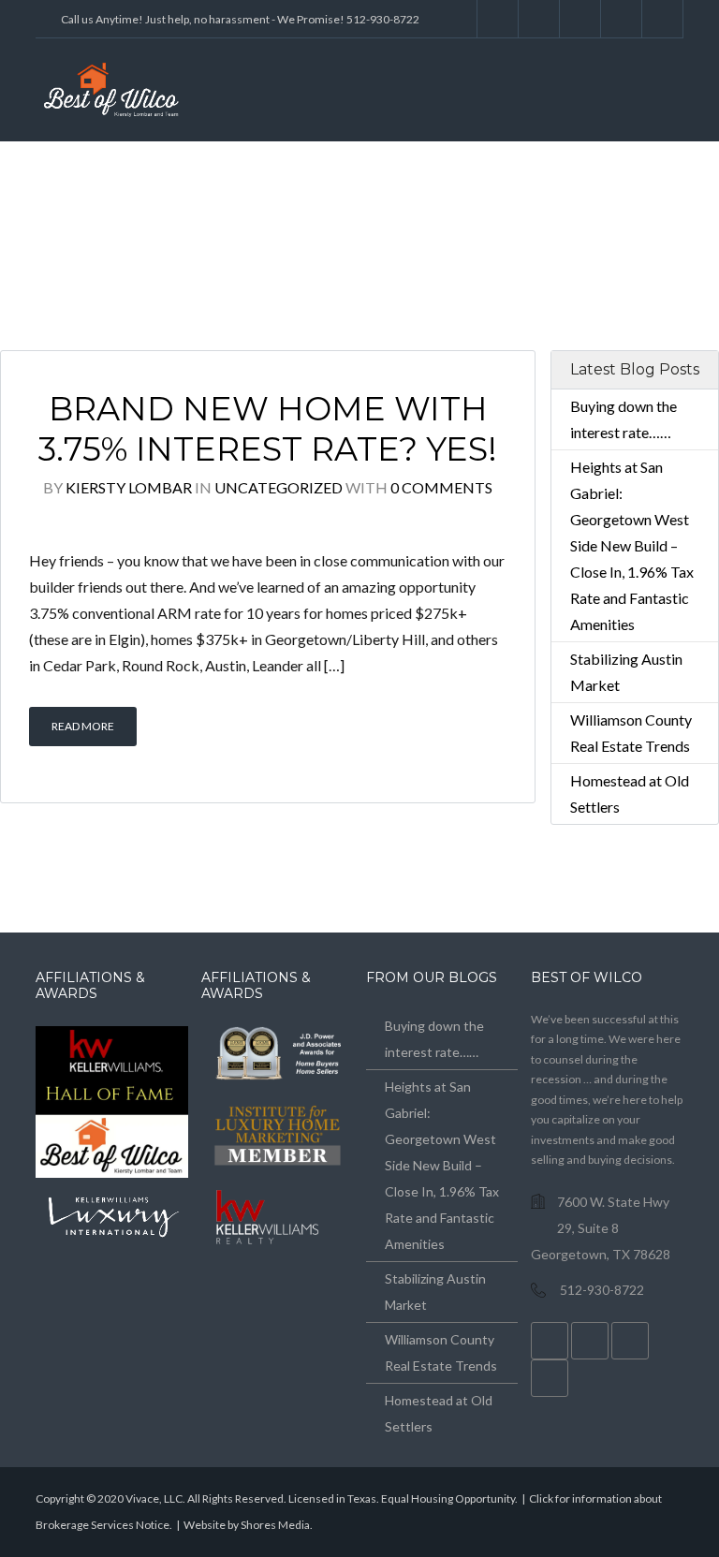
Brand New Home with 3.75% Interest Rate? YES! (267, 429)
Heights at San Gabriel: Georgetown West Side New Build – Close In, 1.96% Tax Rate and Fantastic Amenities (632, 545)
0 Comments (441, 487)
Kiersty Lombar (129, 487)
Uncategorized (278, 487)
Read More (82, 726)
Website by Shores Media (246, 1525)
